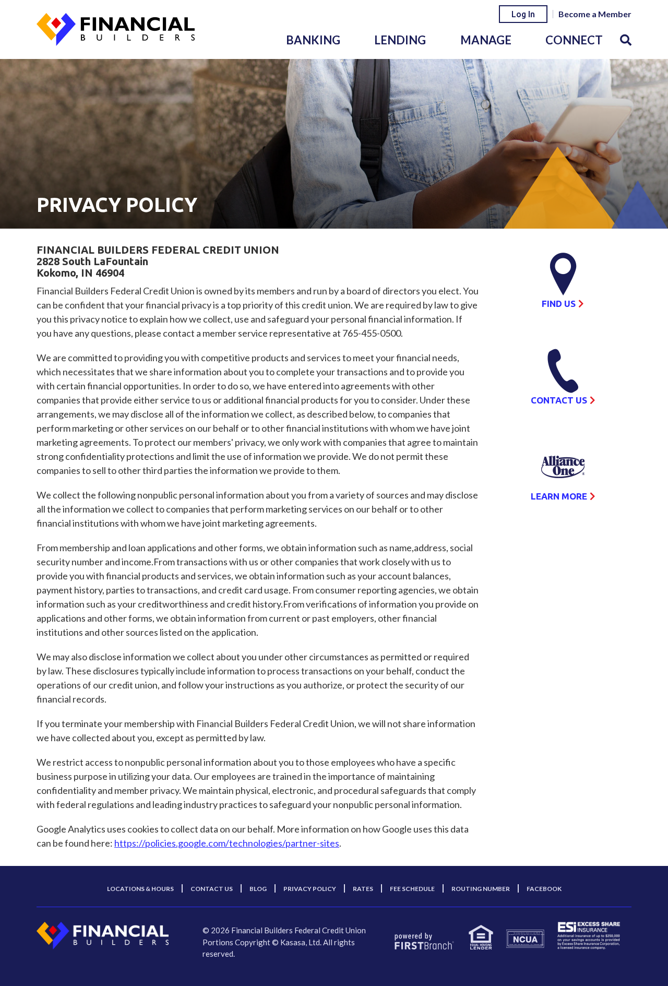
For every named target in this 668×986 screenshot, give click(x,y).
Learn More (559, 496)
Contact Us (559, 400)
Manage (485, 40)
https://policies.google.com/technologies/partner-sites (226, 843)
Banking (313, 40)
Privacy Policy (309, 889)
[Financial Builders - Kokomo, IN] (116, 28)
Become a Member (594, 14)
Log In (523, 14)
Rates (363, 889)
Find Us (559, 303)
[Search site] (625, 40)
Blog (258, 889)
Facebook (544, 889)
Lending (400, 40)
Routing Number (480, 889)
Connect (574, 40)
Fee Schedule (412, 889)
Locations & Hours (140, 889)
